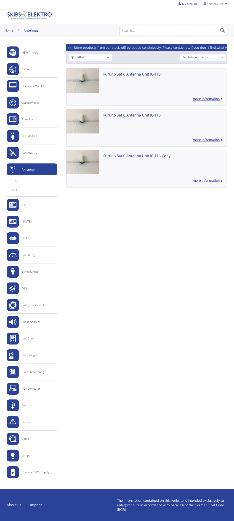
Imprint (36, 504)
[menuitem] (32, 52)
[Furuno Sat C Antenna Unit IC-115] (82, 80)
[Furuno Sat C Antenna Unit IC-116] (82, 121)
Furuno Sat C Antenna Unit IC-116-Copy (136, 156)
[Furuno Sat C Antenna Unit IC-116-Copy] (82, 162)
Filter (80, 57)
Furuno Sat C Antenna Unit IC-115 (132, 74)
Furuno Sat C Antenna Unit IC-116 (132, 115)
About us (14, 504)
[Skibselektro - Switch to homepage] (29, 15)
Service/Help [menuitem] (215, 4)
